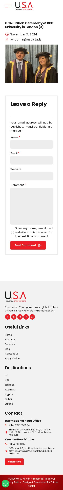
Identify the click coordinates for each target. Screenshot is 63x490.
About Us (10, 339)
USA (7, 380)
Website (15, 169)
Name (14, 137)
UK (6, 375)
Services (10, 344)
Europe (9, 403)
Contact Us (11, 353)
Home (8, 334)
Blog (7, 349)
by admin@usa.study (25, 39)
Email (13, 153)
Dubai (8, 399)
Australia (10, 389)
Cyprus (9, 394)
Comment (17, 185)
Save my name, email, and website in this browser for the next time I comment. (34, 232)
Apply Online (12, 358)
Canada (9, 385)
